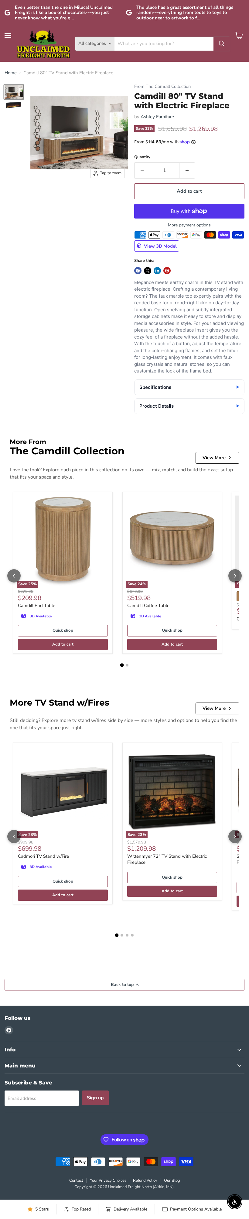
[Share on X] (147, 270)
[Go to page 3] (127, 935)
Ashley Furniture (157, 117)
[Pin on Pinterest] (167, 270)
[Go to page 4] (132, 935)
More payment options (189, 225)
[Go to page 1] (122, 665)
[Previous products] (14, 576)
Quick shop (63, 630)
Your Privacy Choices (108, 1180)
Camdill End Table (36, 606)
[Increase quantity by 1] (187, 170)
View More (214, 458)
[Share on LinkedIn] (157, 270)
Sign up (95, 1097)
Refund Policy (145, 1180)
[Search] (221, 44)
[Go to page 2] (127, 665)
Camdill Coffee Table (148, 606)
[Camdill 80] (13, 92)
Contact (76, 1180)
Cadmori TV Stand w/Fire (43, 856)
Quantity (142, 157)
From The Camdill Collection (162, 86)
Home (11, 72)
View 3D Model (160, 246)
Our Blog (172, 1180)
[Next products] (235, 576)
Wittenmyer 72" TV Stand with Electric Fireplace (167, 859)
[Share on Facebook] (138, 270)
